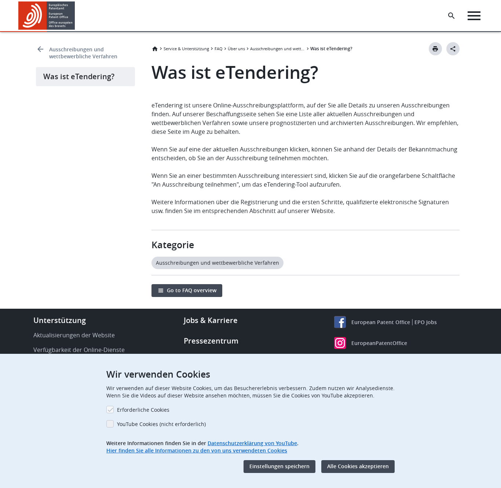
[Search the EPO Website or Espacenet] (451, 15)
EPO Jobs (425, 322)
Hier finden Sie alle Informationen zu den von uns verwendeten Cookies (196, 450)
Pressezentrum (211, 341)
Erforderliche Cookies (143, 409)
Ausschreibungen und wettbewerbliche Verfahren (83, 53)
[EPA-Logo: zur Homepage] (46, 15)
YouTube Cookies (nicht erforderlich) (161, 424)
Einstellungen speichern (279, 466)
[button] (76, 15)
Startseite (154, 48)
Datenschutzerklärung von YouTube (252, 443)
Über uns (236, 48)
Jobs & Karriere (211, 320)
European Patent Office (380, 322)
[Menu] (474, 16)
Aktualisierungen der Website (74, 335)
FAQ (219, 48)
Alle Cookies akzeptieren (358, 466)
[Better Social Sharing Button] (453, 48)
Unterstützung (59, 320)
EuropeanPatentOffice (379, 343)
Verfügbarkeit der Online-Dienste (79, 350)
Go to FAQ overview (191, 290)
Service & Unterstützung (186, 48)
